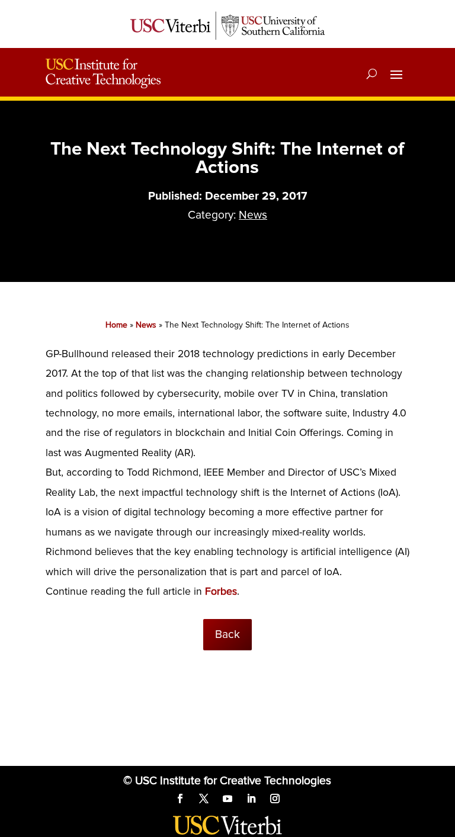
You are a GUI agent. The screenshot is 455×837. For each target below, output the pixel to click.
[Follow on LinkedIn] (251, 798)
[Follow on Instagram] (274, 798)
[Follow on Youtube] (227, 798)
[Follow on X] (203, 798)
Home (116, 325)
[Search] (372, 73)
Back (227, 634)
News (253, 215)
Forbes (221, 591)
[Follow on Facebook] (180, 798)
